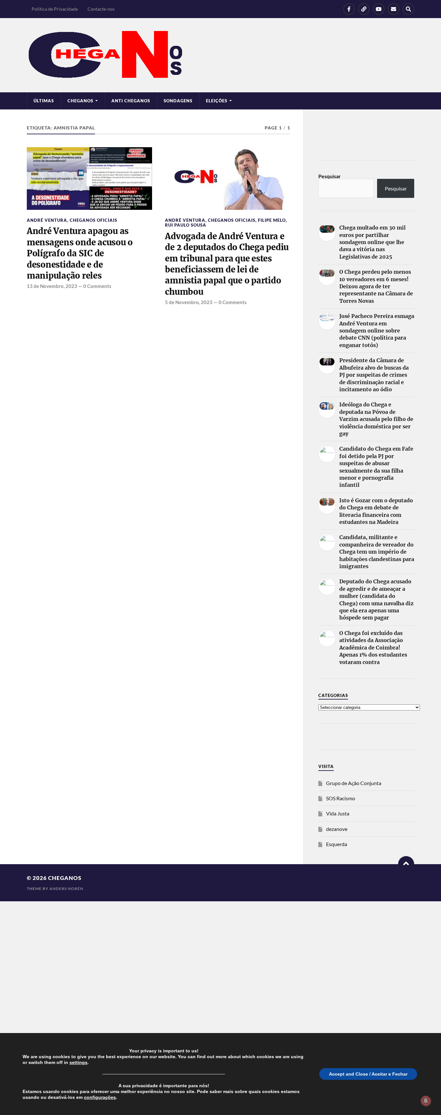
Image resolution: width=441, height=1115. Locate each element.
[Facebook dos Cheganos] (349, 9)
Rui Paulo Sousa (185, 225)
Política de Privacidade (55, 9)
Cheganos (64, 878)
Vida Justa (337, 813)
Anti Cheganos (130, 100)
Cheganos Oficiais (93, 220)
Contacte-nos (101, 9)
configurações (100, 1097)
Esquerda (336, 844)
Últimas (44, 100)
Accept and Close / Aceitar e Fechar (368, 1074)
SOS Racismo (340, 798)
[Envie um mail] (393, 9)
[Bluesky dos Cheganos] (364, 9)
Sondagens (178, 100)
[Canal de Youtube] (379, 9)
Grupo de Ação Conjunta (353, 783)
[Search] (408, 9)
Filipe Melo (272, 220)
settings (78, 1062)
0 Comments (97, 286)
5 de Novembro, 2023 (188, 302)
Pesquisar (329, 176)
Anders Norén (66, 888)
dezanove (336, 829)
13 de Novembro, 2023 (52, 286)
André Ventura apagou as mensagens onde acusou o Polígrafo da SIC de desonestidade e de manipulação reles (80, 253)
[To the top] (406, 864)
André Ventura (47, 220)
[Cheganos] (220, 55)
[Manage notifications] (426, 1101)
